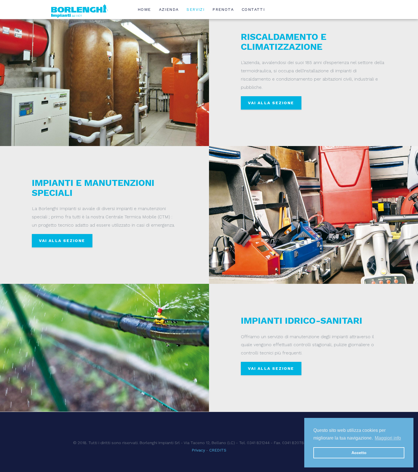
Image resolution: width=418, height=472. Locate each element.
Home (144, 9)
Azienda (169, 9)
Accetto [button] (359, 452)
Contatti (253, 9)
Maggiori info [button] (388, 438)
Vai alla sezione (271, 102)
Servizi (195, 9)
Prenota (223, 9)
